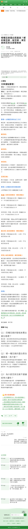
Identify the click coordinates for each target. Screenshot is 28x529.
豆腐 (25, 103)
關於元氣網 (5, 521)
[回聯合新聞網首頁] (2, 2)
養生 (6, 4)
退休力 (8, 523)
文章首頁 (13, 523)
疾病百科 (23, 521)
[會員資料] (24, 1)
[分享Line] (10, 7)
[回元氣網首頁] (5, 2)
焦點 (2, 4)
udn (2, 35)
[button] (26, 4)
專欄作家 (19, 523)
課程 (24, 4)
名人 (8, 35)
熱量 (2, 195)
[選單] (26, 1)
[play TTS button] (7, 77)
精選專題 (17, 521)
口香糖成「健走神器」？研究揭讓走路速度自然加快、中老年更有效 (16, 11)
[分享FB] (3, 7)
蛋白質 (13, 103)
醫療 (11, 4)
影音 (19, 4)
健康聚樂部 (12, 521)
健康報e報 (6, 515)
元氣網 (5, 35)
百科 (15, 4)
